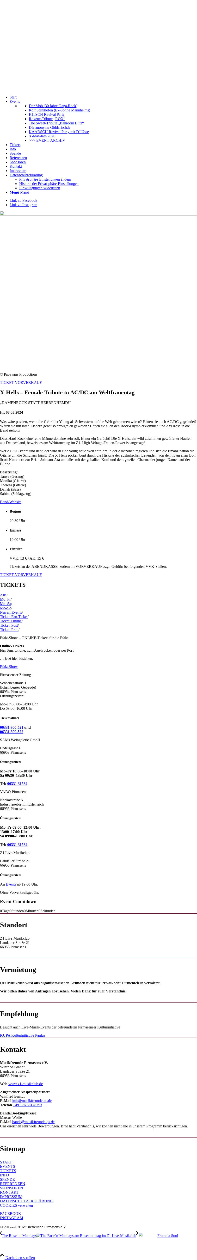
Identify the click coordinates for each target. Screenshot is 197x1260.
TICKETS (8, 1171)
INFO (4, 1175)
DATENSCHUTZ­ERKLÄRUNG (26, 1201)
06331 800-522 (11, 732)
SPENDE (7, 1179)
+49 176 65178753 (27, 1105)
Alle (3, 595)
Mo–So (5, 608)
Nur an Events (11, 612)
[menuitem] (103, 97)
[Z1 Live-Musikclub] (98, 89)
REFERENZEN (12, 1184)
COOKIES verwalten (16, 1205)
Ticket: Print (9, 630)
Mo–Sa (5, 604)
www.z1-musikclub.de (25, 1084)
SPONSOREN (11, 1188)
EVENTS (7, 1166)
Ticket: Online (11, 621)
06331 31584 (17, 784)
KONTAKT (9, 1192)
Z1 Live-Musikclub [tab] (15, 853)
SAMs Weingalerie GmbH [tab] (20, 740)
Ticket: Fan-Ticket (14, 617)
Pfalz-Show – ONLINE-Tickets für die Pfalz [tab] (34, 638)
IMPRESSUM (11, 1197)
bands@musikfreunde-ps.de (33, 1122)
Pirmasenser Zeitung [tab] (15, 675)
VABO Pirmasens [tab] (13, 792)
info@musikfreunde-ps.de (32, 1101)
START (6, 1162)
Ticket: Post (9, 625)
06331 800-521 (11, 727)
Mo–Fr (5, 599)
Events (11, 884)
